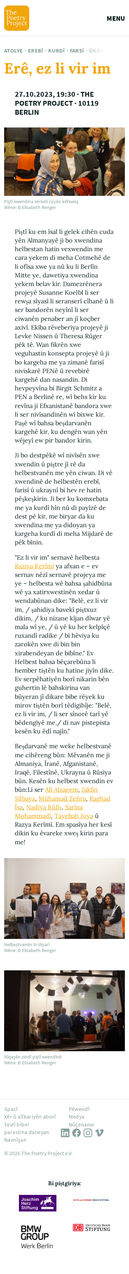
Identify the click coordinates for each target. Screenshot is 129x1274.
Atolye (13, 50)
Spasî (11, 1108)
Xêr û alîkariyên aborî (30, 1116)
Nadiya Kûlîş (44, 807)
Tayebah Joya (73, 816)
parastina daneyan (27, 1132)
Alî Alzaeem (61, 789)
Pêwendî (79, 1108)
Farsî (77, 50)
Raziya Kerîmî (34, 566)
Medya (77, 1116)
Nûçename (82, 1124)
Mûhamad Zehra (62, 798)
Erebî (35, 50)
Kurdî (56, 50)
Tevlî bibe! (16, 1124)
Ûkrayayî (101, 50)
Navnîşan (15, 1139)
